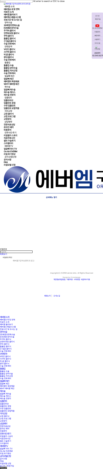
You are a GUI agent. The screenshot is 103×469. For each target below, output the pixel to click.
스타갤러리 (4, 443)
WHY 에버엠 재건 (7, 388)
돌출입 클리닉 (5, 346)
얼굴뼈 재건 (4, 381)
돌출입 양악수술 (6, 373)
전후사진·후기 (5, 433)
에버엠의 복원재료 (7, 386)
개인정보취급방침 (59, 279)
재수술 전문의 (5, 398)
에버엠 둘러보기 (6, 324)
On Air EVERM (97, 28)
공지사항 (3, 459)
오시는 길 (57, 296)
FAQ (2, 461)
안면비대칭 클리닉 (7, 341)
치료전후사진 (5, 438)
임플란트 (3, 401)
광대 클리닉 (4, 363)
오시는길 (97, 43)
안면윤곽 (3, 353)
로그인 (97, 16)
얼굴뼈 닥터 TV (6, 449)
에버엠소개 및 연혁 (7, 320)
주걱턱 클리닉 (5, 339)
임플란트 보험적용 (7, 411)
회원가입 (97, 19)
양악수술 (3, 331)
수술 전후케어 (5, 351)
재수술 (2, 391)
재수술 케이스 (5, 396)
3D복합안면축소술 (7, 334)
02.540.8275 (97, 56)
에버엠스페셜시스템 (8, 327)
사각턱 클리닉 (5, 359)
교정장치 (3, 421)
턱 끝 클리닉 (5, 361)
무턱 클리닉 (4, 344)
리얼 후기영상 (5, 453)
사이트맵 (77, 279)
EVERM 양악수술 (7, 337)
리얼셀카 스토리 (6, 436)
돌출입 (2, 368)
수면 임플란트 (5, 408)
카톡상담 (97, 49)
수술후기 (97, 39)
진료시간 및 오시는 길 (8, 329)
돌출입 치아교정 (6, 376)
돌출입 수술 (4, 371)
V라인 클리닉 (5, 356)
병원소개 (47, 296)
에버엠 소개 (4, 317)
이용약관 (70, 279)
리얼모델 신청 (5, 463)
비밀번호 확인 (7, 257)
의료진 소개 (4, 322)
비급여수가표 (85, 279)
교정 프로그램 (5, 418)
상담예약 (3, 423)
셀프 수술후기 (5, 441)
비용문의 (97, 32)
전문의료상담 (5, 426)
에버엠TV (4, 446)
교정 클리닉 (4, 416)
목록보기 (3, 254)
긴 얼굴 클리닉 (6, 349)
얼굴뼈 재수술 (5, 394)
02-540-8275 (51, 289)
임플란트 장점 (5, 406)
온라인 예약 (4, 428)
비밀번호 (3, 249)
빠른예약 (97, 36)
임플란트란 (4, 404)
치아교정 (3, 413)
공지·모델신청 (5, 456)
